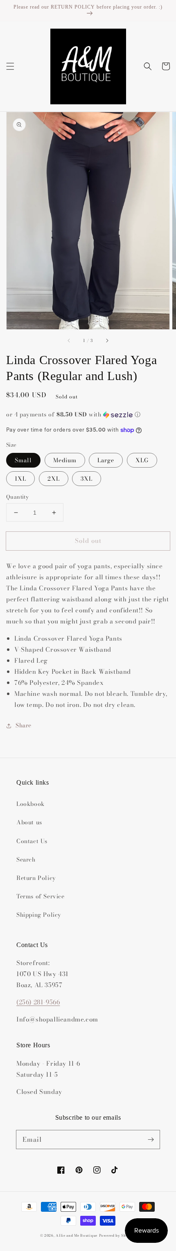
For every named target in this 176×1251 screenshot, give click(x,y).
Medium (65, 460)
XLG (142, 460)
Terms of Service (40, 896)
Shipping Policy (38, 914)
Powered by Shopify (117, 1235)
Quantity (17, 497)
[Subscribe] (151, 1139)
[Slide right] (107, 341)
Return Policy (36, 877)
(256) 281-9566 (38, 1002)
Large (105, 460)
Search (26, 859)
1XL (20, 478)
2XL (53, 478)
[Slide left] (69, 341)
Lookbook (30, 803)
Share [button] (24, 725)
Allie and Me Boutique (76, 1235)
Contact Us (31, 841)
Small (23, 460)
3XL (87, 478)
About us (29, 822)
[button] (10, 66)
